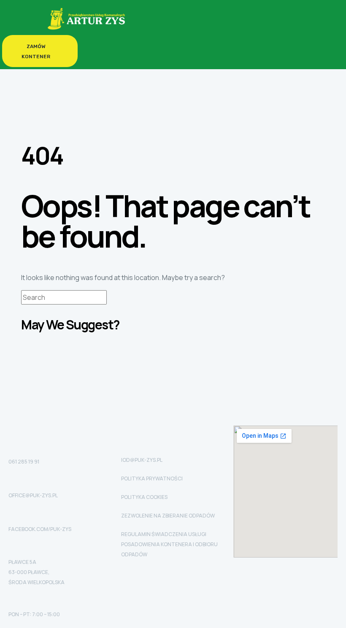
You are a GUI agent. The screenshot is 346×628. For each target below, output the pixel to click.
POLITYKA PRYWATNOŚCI (152, 478)
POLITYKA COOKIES (144, 497)
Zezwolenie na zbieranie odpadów (168, 515)
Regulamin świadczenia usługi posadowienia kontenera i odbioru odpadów (169, 544)
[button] (40, 51)
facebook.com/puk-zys (39, 529)
